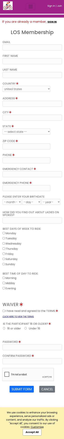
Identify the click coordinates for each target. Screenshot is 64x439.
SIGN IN (52, 22)
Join (59, 6)
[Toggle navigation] (30, 6)
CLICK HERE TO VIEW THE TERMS (18, 316)
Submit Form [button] (22, 389)
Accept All (32, 432)
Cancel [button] (47, 389)
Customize (37, 427)
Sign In (51, 6)
